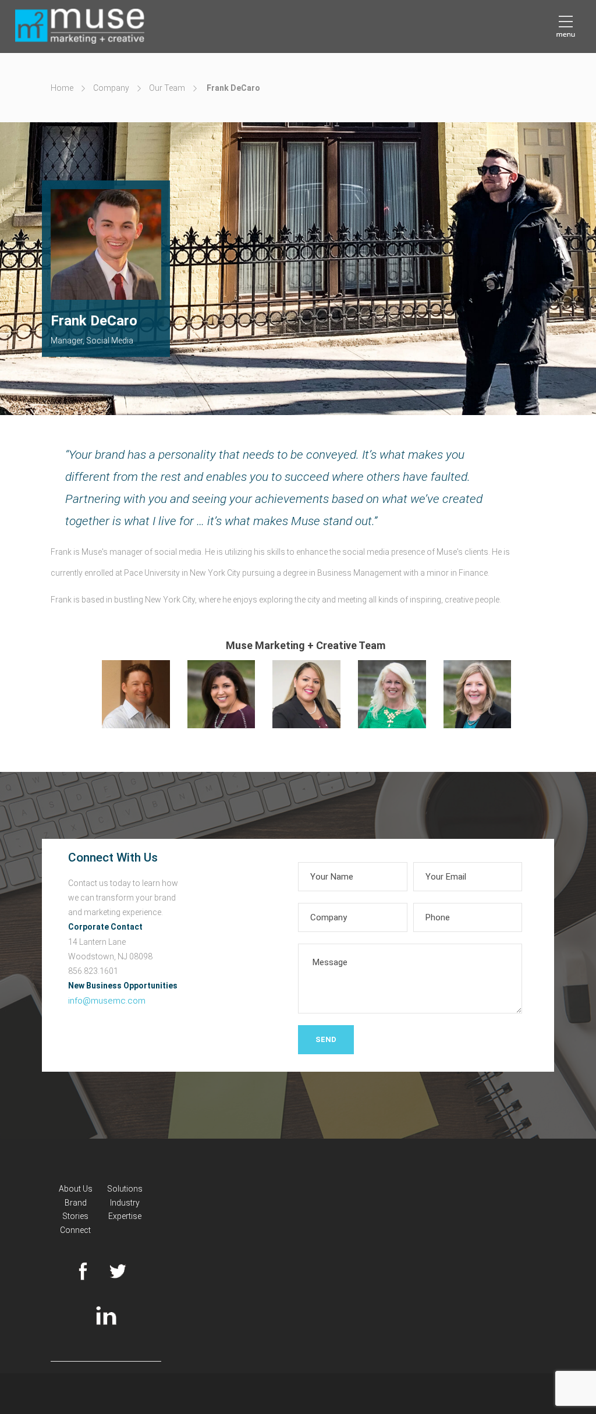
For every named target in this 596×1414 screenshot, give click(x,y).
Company (111, 88)
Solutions (125, 1188)
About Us (76, 1188)
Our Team (167, 88)
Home (62, 88)
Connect (75, 1230)
